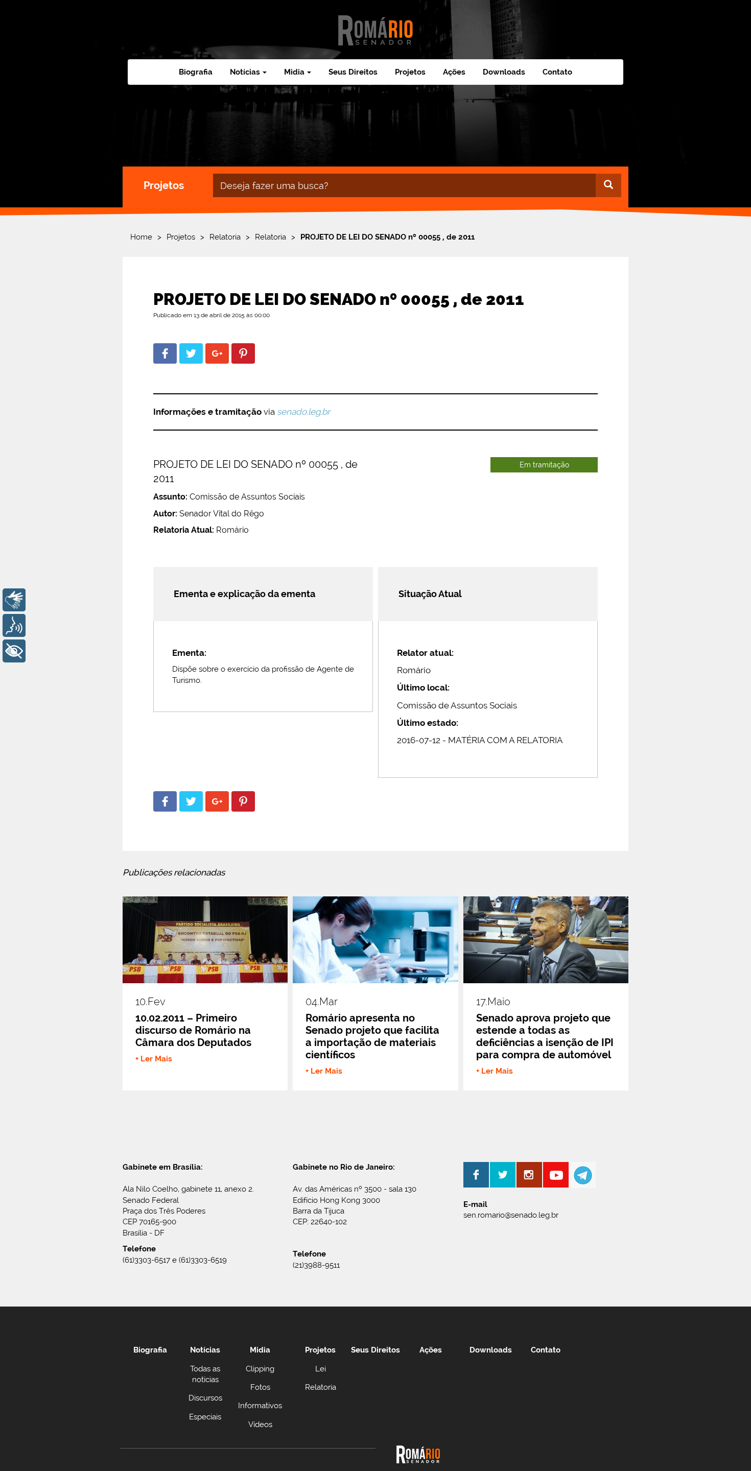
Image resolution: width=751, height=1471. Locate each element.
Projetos (410, 72)
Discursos (205, 1398)
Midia (260, 1350)
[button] (165, 353)
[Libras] (14, 599)
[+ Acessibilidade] (14, 650)
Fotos (260, 1387)
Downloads (504, 72)
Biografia (196, 72)
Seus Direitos (353, 72)
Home (141, 237)
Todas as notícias (205, 1374)
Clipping (260, 1368)
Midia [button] (294, 72)
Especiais (205, 1416)
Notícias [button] (245, 72)
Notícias (205, 1350)
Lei (320, 1368)
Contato (557, 72)
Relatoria (225, 237)
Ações (454, 72)
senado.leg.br (303, 412)
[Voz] (14, 625)
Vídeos (260, 1424)
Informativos (260, 1405)
